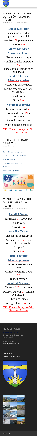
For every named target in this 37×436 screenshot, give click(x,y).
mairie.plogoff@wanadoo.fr (11, 344)
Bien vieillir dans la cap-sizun (13, 152)
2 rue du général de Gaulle (12, 163)
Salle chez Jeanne (9, 159)
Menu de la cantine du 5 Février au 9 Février (17, 202)
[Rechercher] (27, 3)
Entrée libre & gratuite (11, 171)
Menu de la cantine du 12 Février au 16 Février (17, 17)
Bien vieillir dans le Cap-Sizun (17, 141)
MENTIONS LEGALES (8, 353)
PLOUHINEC (7, 167)
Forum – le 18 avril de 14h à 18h (14, 156)
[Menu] (31, 3)
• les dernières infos (21, 22)
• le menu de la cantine (9, 22)
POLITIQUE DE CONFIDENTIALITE (11, 356)
